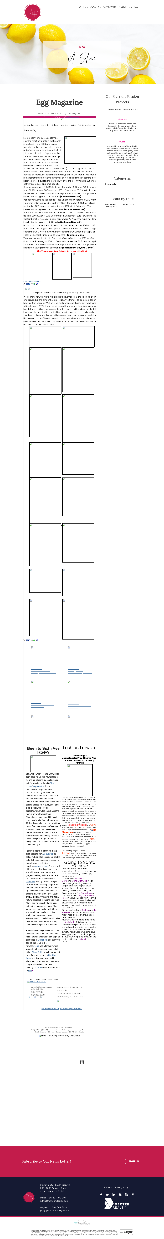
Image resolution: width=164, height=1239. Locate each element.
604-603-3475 (59, 1207)
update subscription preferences (71, 1009)
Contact (134, 6)
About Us (95, 6)
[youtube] (120, 1195)
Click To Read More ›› (32, 281)
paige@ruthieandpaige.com (54, 1210)
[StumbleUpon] (34, 284)
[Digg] (32, 284)
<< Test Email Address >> (66, 1028)
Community (109, 6)
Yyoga (36, 945)
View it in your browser (72, 117)
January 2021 (110, 207)
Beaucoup (48, 853)
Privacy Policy (121, 1187)
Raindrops (30, 881)
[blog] (127, 1195)
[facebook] (101, 1195)
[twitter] (107, 1195)
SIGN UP (134, 1161)
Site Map (108, 1187)
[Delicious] (37, 284)
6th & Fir (38, 967)
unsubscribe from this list (50, 1009)
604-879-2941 (59, 1197)
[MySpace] (29, 284)
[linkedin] (114, 1195)
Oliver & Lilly (38, 952)
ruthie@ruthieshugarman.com (41, 987)
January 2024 (128, 204)
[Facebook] (27, 284)
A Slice (122, 6)
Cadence (42, 939)
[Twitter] (24, 284)
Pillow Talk (122, 119)
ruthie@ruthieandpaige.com (54, 1200)
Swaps (122, 142)
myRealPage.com (82, 1224)
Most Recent (110, 204)
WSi (30, 970)
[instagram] (133, 1195)
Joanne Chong (41, 866)
